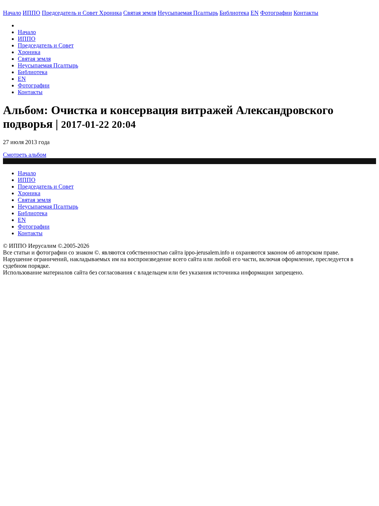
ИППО (31, 13)
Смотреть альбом (24, 155)
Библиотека (234, 13)
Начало (12, 13)
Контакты (30, 92)
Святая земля (139, 13)
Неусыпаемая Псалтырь (188, 13)
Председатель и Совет (70, 13)
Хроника (110, 13)
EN (255, 13)
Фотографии (34, 85)
